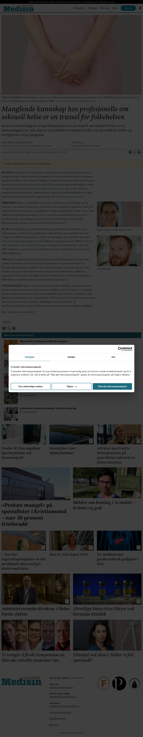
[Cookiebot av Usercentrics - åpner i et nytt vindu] (120, 349)
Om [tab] (113, 357)
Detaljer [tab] (71, 357)
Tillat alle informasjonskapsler (112, 386)
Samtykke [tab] (29, 357)
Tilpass (69, 386)
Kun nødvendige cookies (31, 386)
